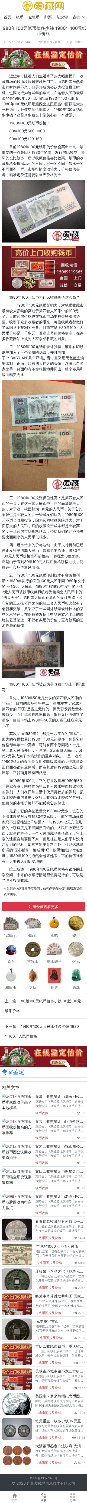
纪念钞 (63, 17)
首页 (7, 17)
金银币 (34, 17)
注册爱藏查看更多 (43, 906)
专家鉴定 (13, 1072)
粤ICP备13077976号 (43, 1478)
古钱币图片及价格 (49, 42)
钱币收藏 (41, 1113)
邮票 (48, 17)
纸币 (20, 17)
